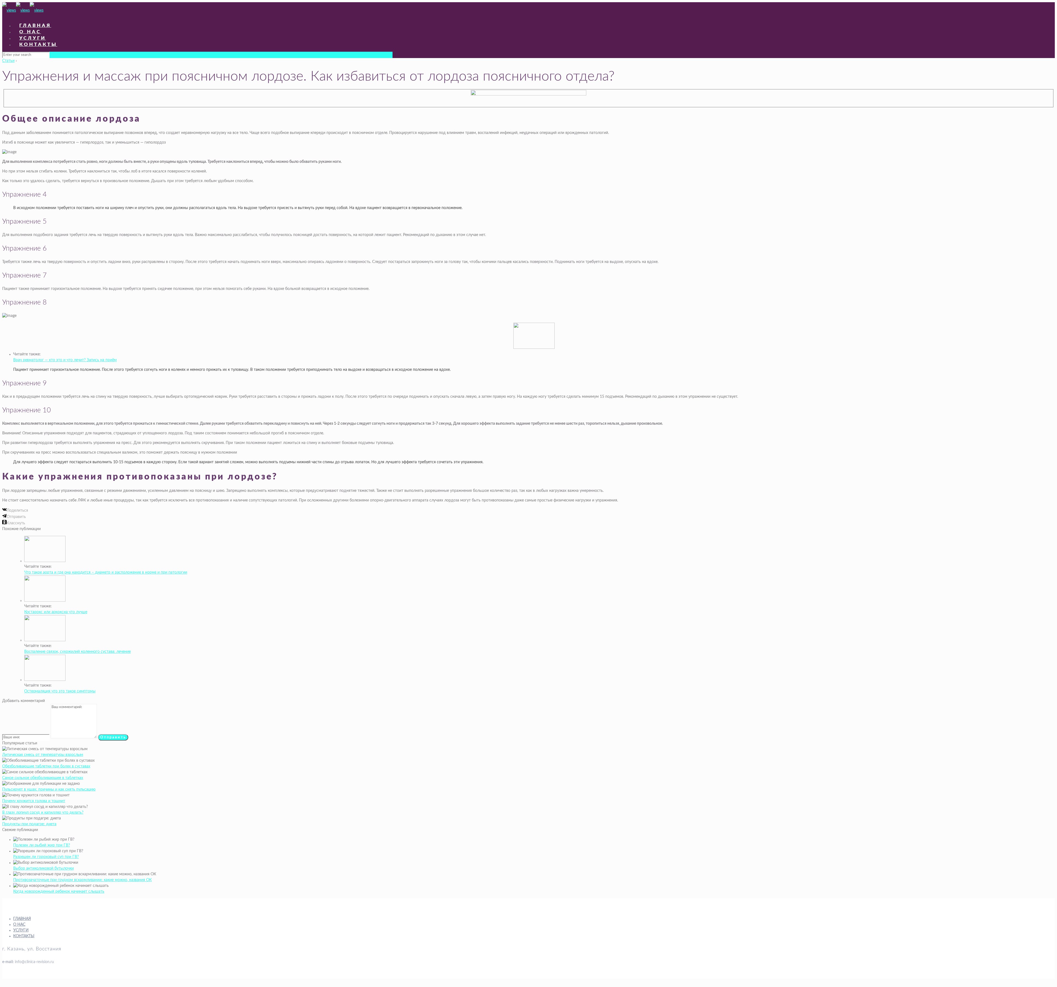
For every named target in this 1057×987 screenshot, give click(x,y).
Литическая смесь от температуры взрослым (42, 755)
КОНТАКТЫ (23, 936)
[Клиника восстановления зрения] (22, 10)
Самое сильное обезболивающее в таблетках (42, 778)
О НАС (19, 924)
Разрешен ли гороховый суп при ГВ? (46, 857)
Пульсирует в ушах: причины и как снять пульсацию (49, 789)
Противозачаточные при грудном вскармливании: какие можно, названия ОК (82, 880)
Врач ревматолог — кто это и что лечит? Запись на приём (65, 360)
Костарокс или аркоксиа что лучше (55, 612)
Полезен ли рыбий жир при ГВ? (41, 845)
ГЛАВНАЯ (22, 919)
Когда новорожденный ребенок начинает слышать (58, 891)
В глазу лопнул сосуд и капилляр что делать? (42, 813)
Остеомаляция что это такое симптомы (60, 691)
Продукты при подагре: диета (29, 824)
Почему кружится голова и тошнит (33, 801)
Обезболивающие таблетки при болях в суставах (46, 766)
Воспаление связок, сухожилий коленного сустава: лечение (77, 652)
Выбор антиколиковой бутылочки (43, 868)
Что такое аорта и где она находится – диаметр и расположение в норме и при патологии (105, 572)
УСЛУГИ (21, 930)
